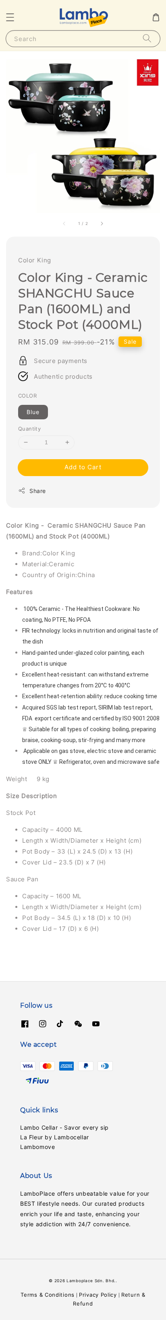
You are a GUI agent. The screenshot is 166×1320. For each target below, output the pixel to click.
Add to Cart (83, 467)
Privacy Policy (98, 1294)
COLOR (27, 395)
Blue (33, 411)
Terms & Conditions (48, 1294)
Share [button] (37, 490)
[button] (10, 17)
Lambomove (37, 1146)
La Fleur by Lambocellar (54, 1137)
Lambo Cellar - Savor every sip (64, 1127)
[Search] (147, 38)
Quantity (29, 428)
